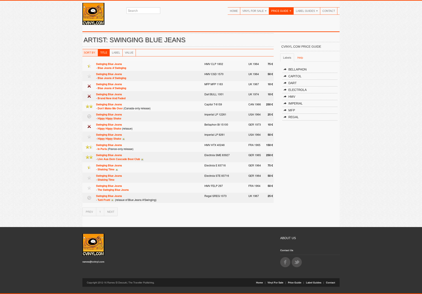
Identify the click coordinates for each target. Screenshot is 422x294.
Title (103, 52)
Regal (293, 117)
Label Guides (306, 11)
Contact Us (286, 250)
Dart (292, 83)
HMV (291, 96)
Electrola (297, 90)
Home (234, 11)
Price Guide (280, 11)
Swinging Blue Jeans (109, 64)
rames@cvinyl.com (93, 261)
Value (129, 52)
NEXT (110, 211)
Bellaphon (297, 69)
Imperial (295, 103)
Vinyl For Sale (253, 11)
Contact (328, 11)
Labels (287, 57)
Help (300, 57)
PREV (89, 211)
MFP (291, 110)
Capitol (295, 76)
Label (116, 52)
